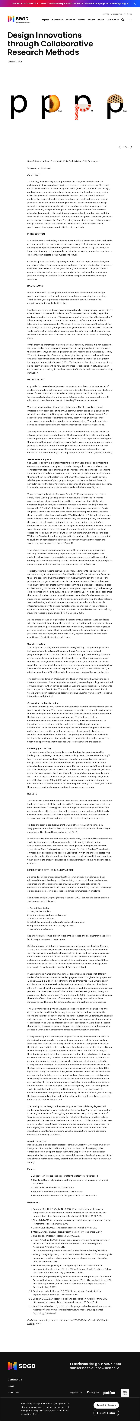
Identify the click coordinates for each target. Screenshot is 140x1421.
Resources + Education (63, 19)
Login (129, 14)
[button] (124, 20)
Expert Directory (118, 14)
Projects (45, 19)
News (11, 1386)
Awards (81, 19)
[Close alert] (134, 3)
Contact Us (15, 1379)
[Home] (19, 17)
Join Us (106, 14)
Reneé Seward (34, 1144)
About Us (13, 1392)
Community (113, 19)
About (101, 19)
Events (91, 19)
